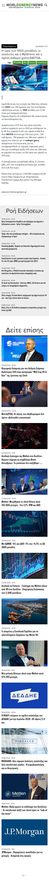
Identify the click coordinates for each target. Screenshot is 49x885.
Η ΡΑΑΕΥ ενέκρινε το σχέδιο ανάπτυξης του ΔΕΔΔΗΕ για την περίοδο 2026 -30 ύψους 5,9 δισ (23, 719)
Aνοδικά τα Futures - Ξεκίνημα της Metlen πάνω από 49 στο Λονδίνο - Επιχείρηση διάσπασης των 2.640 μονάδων (24, 589)
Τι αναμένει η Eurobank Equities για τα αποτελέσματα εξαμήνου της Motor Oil (20, 633)
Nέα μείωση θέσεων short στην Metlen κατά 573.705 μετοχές (22, 675)
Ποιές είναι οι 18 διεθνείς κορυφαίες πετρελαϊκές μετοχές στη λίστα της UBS (24, 309)
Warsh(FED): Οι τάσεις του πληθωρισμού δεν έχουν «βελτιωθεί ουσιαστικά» (23, 416)
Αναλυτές (32, 62)
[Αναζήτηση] (45, 4)
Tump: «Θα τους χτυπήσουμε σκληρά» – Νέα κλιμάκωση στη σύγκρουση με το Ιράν (23, 235)
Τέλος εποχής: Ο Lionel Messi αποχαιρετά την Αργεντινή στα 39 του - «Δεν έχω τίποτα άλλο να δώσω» (24, 296)
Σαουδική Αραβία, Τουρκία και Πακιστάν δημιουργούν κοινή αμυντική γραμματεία (23, 247)
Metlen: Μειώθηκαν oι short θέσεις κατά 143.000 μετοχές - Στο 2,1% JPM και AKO (21, 503)
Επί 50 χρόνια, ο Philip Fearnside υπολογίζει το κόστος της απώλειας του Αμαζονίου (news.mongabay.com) (23, 272)
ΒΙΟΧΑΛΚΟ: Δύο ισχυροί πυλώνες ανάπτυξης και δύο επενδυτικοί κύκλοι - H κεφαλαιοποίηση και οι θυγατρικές (24, 765)
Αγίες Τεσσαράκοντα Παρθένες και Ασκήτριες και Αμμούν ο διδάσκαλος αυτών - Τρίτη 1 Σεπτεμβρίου (22, 223)
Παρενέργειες (9, 46)
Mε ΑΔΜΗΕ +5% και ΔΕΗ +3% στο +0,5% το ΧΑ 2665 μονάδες (23, 545)
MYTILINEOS (17, 62)
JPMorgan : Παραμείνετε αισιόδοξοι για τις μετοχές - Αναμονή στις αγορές (22, 854)
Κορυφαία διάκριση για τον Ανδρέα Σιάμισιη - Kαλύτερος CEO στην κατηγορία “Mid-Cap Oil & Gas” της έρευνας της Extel (24, 372)
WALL (25, 62)
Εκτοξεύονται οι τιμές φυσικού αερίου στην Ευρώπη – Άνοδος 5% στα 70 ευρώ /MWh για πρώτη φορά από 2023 (24, 260)
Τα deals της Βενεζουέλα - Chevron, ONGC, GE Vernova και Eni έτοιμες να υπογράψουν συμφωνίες (24, 284)
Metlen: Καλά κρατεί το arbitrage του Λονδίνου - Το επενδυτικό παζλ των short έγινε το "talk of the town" (24, 810)
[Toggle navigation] (4, 5)
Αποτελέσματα (42, 62)
